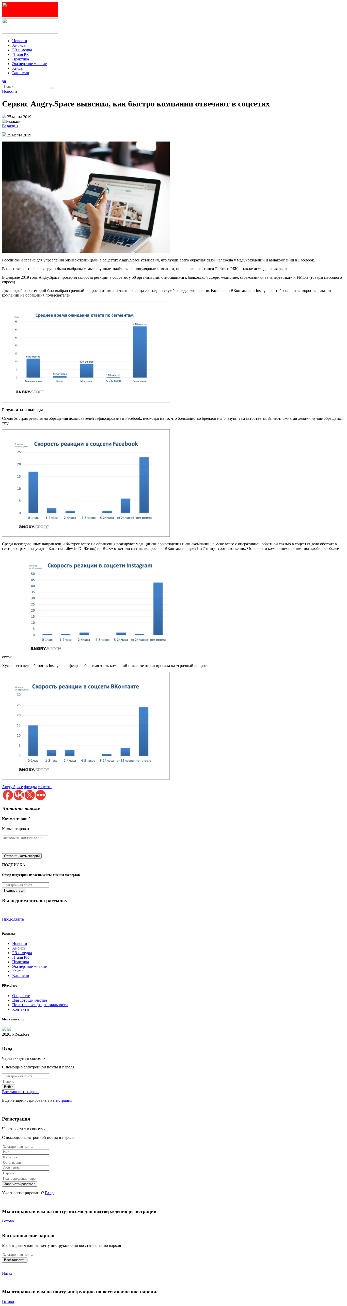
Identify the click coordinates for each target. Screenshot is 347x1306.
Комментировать (16, 829)
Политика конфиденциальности (40, 1005)
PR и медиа (22, 50)
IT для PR (20, 54)
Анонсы (19, 45)
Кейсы (17, 68)
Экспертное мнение (29, 63)
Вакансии (20, 73)
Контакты (20, 1009)
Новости (19, 41)
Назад (7, 1273)
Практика (20, 59)
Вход (49, 1193)
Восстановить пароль (20, 1092)
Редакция (10, 126)
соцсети (45, 787)
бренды (30, 787)
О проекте (21, 995)
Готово (8, 1221)
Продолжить (13, 919)
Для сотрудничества (29, 1000)
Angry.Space (12, 787)
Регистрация (61, 1100)
